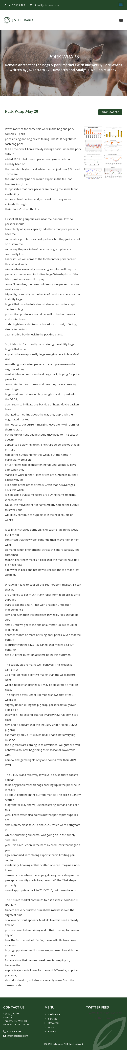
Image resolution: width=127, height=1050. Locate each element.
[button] (121, 4)
